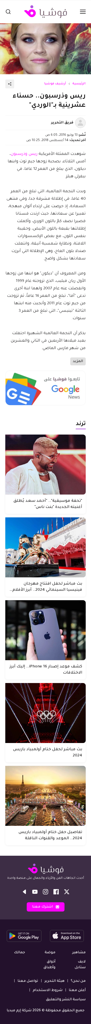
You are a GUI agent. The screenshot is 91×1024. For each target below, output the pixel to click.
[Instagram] (45, 891)
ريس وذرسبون (24, 154)
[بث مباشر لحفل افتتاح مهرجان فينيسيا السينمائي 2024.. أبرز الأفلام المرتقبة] (45, 547)
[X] (66, 891)
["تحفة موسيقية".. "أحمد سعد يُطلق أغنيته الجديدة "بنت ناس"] (45, 465)
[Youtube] (35, 891)
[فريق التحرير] (80, 123)
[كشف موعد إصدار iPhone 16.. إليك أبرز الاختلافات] (45, 630)
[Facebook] (56, 891)
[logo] (45, 11)
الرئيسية (79, 84)
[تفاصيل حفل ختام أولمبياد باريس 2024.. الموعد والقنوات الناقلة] (45, 796)
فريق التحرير (62, 123)
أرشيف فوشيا (55, 84)
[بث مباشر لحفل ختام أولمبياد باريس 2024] (45, 713)
